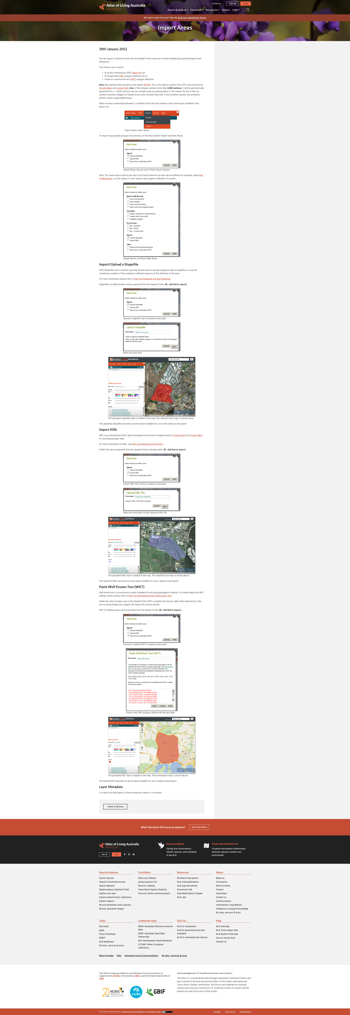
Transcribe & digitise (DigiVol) (152, 889)
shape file (136, 72)
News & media (223, 885)
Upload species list (147, 882)
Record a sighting (175, 843)
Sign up (232, 3)
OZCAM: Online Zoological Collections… (150, 946)
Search (246, 10)
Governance (221, 882)
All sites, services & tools (228, 912)
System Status (245, 1012)
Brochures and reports (187, 878)
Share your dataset (147, 878)
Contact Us (221, 941)
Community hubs (147, 920)
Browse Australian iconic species (115, 905)
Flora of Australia (107, 934)
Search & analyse (176, 9)
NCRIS (116, 975)
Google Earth (122, 88)
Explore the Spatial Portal (225, 843)
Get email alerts (199, 827)
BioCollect (104, 926)
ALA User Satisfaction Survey (192, 17)
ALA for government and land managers (191, 932)
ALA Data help (223, 926)
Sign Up (104, 854)
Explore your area (107, 893)
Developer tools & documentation (141, 955)
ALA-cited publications (188, 882)
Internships (221, 893)
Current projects (223, 901)
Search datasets (107, 885)
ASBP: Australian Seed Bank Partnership (151, 935)
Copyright (217, 1012)
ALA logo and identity (187, 885)
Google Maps (105, 88)
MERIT (102, 938)
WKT (133, 79)
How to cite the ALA (225, 938)
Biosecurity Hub (184, 889)
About (225, 9)
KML (121, 76)
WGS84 (147, 84)
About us (220, 878)
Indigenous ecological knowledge (232, 908)
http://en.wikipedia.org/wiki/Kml (147, 444)
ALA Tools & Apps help (227, 930)
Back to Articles (116, 806)
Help (235, 9)
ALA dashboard (106, 941)
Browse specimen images (111, 908)
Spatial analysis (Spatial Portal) (114, 889)
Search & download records (112, 882)
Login (245, 3)
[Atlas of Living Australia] (119, 846)
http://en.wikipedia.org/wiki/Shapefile (152, 279)
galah (101, 930)
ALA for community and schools (192, 937)
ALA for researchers (186, 926)
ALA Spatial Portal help (227, 934)
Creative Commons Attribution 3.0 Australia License (141, 1012)
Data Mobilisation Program (190, 893)
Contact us (216, 3)
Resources (212, 9)
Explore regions (106, 901)
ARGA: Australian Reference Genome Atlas (155, 928)
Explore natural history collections (115, 897)
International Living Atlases (229, 905)
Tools (102, 920)
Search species (106, 878)
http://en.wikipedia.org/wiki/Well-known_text (150, 595)
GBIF (101, 978)
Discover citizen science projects (154, 893)
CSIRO (136, 975)
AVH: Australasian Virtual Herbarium (155, 940)
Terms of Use (230, 1012)
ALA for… (182, 920)
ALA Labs (181, 897)
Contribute (196, 9)
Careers (220, 889)
